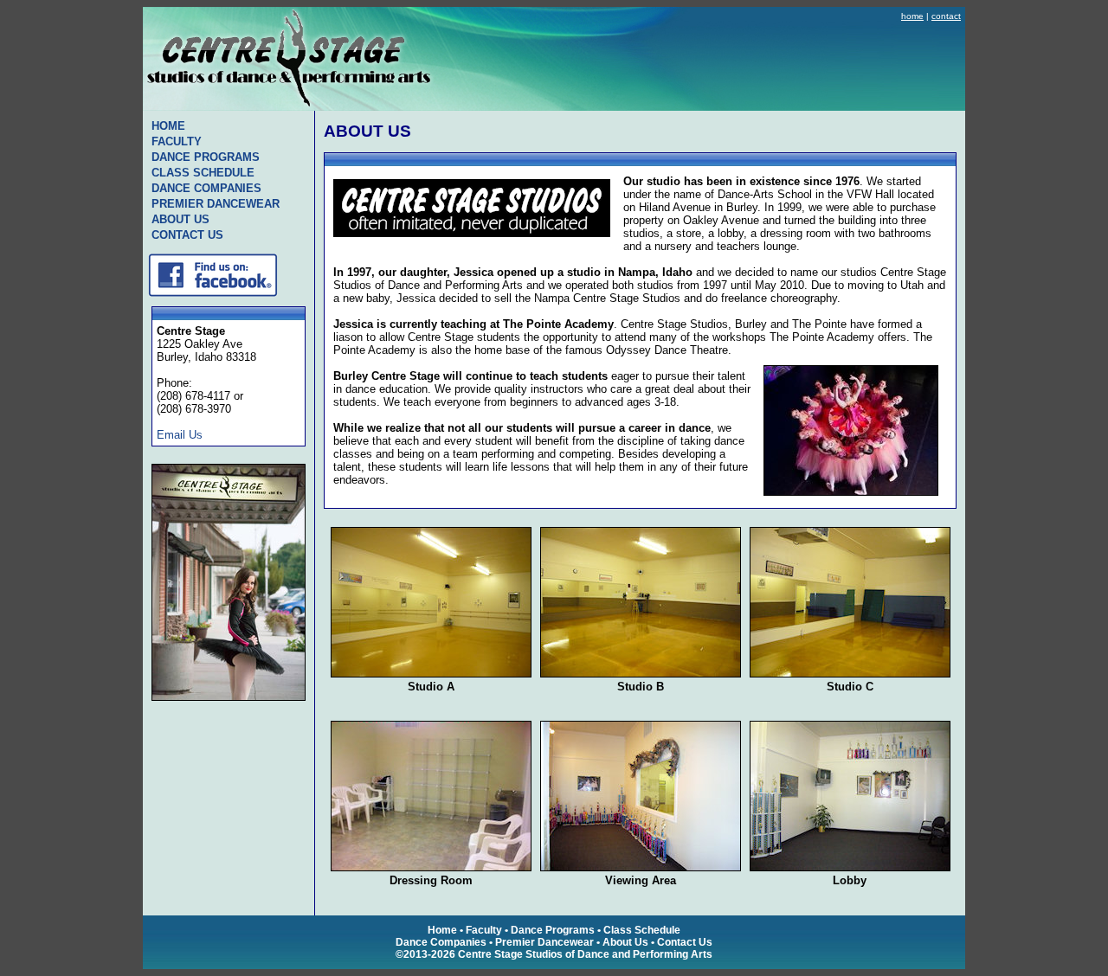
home (912, 16)
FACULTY (176, 141)
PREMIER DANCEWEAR (215, 203)
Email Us (180, 434)
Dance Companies (441, 942)
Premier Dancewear (544, 942)
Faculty (484, 930)
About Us (625, 942)
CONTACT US (187, 234)
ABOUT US (180, 219)
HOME (168, 125)
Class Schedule (641, 930)
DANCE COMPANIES (206, 188)
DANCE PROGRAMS (205, 157)
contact (946, 16)
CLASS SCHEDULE (202, 172)
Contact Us (684, 942)
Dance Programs (553, 930)
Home (442, 930)
